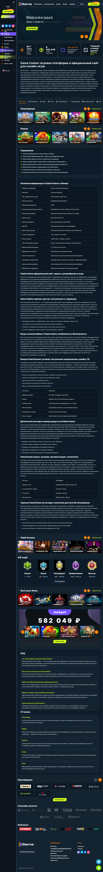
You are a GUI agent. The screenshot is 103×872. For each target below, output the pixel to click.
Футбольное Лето (89, 101)
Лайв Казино (38, 4)
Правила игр (54, 860)
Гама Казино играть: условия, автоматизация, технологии (41, 170)
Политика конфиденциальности (59, 858)
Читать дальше (60, 581)
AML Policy (53, 853)
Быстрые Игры (49, 4)
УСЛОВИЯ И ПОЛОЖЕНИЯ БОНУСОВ (60, 848)
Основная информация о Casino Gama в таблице (38, 154)
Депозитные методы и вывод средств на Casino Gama (40, 167)
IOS (10, 21)
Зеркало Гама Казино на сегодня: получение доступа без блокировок (45, 172)
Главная (23, 101)
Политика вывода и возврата (58, 855)
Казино (58, 4)
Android (3, 21)
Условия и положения (56, 851)
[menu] (13, 2)
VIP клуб (80, 848)
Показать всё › (97, 109)
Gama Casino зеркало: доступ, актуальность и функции (41, 159)
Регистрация (8, 11)
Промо (65, 4)
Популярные (33, 101)
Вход (8, 6)
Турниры (72, 4)
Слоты (52, 101)
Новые (44, 101)
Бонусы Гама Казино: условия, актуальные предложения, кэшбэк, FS (45, 164)
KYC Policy (53, 846)
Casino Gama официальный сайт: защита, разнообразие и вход (43, 156)
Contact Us (81, 846)
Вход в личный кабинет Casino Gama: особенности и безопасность (44, 161)
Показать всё (59, 641)
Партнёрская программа (27, 851)
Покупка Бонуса (62, 101)
